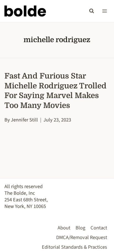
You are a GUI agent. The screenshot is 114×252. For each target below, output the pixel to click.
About (64, 227)
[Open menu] (104, 11)
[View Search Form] (92, 11)
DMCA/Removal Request (81, 237)
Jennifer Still (24, 119)
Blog (80, 227)
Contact (98, 227)
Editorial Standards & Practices (74, 247)
